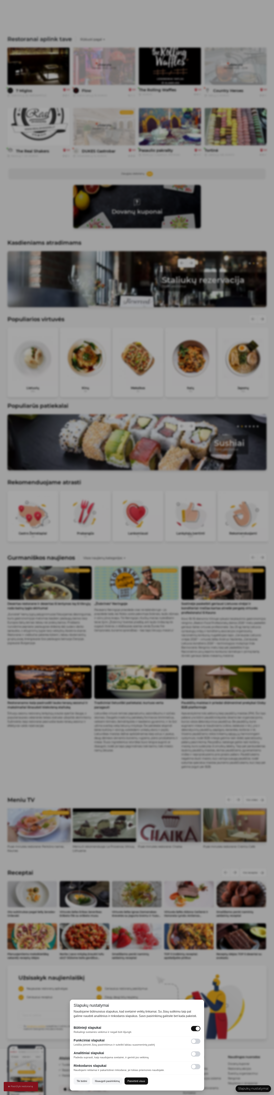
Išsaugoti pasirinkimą (107, 1081)
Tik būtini (82, 1081)
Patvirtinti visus (136, 1081)
